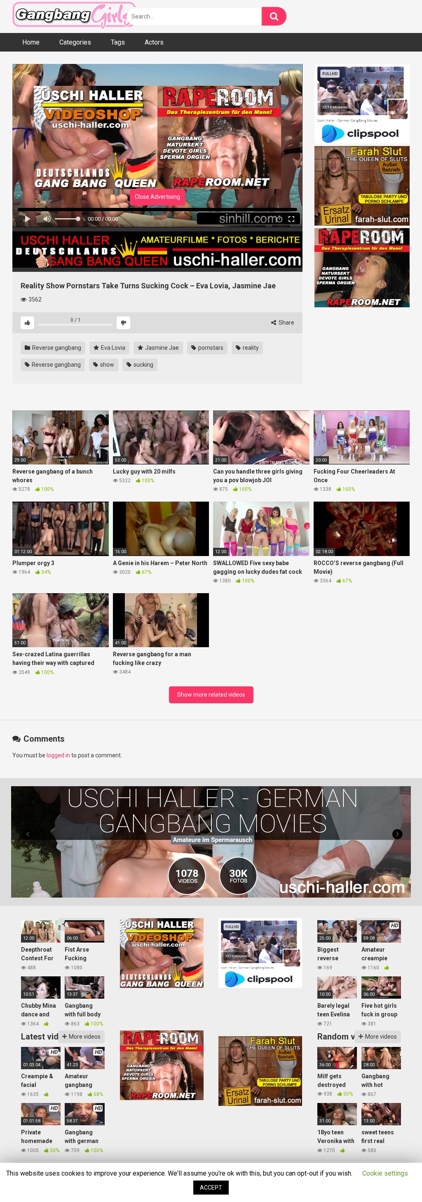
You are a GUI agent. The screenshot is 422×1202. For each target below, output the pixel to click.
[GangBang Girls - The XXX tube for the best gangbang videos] (74, 17)
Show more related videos (211, 694)
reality (250, 347)
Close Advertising (157, 196)
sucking (142, 364)
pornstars (210, 347)
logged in (58, 755)
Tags (118, 42)
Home (31, 42)
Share (285, 322)
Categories (75, 42)
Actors (154, 42)
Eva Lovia (112, 347)
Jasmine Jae (161, 347)
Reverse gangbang (56, 347)
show (106, 364)
